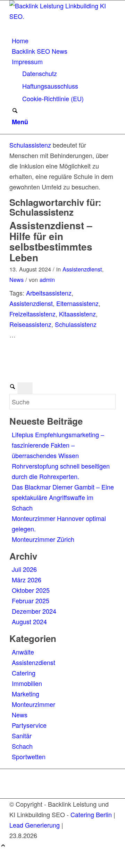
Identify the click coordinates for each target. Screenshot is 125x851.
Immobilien (27, 683)
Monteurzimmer (33, 704)
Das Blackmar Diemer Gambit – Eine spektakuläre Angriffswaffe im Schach (63, 497)
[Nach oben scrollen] (3, 845)
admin (47, 279)
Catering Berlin (91, 814)
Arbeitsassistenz (49, 292)
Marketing (25, 693)
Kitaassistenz (77, 313)
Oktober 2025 (31, 590)
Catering (23, 672)
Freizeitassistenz (32, 313)
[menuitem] (64, 40)
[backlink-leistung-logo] (61, 16)
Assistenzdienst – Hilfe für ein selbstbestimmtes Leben (50, 241)
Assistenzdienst (82, 269)
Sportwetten (28, 756)
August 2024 (29, 621)
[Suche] (15, 110)
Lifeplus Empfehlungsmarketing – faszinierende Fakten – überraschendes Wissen (58, 445)
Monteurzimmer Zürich (43, 539)
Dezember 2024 (34, 610)
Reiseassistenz (30, 324)
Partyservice (29, 725)
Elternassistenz (77, 303)
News (16, 279)
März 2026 (26, 579)
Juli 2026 (24, 569)
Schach (22, 746)
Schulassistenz (30, 144)
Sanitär (22, 735)
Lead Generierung (34, 824)
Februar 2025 (30, 600)
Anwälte (23, 651)
